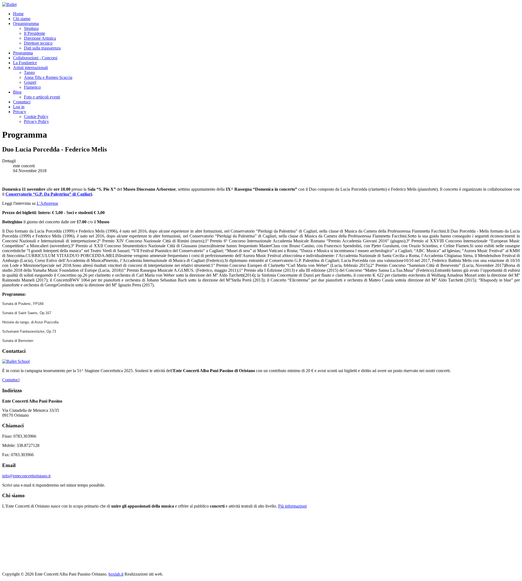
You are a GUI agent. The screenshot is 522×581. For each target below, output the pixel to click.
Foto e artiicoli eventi (42, 97)
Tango (29, 72)
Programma (23, 53)
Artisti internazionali (30, 67)
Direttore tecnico (38, 43)
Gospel (30, 82)
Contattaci (21, 102)
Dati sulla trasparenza (42, 48)
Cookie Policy (36, 116)
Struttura (31, 28)
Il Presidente (34, 33)
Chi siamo (21, 18)
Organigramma (26, 23)
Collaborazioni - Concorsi (35, 57)
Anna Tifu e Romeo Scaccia (48, 77)
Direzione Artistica (40, 38)
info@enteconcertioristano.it (26, 476)
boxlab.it (115, 574)
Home (18, 13)
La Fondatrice (25, 62)
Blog (17, 92)
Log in (18, 106)
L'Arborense (47, 203)
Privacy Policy (36, 121)
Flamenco (32, 87)
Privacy (19, 111)
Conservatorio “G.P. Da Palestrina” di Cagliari (48, 194)
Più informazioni (292, 506)
